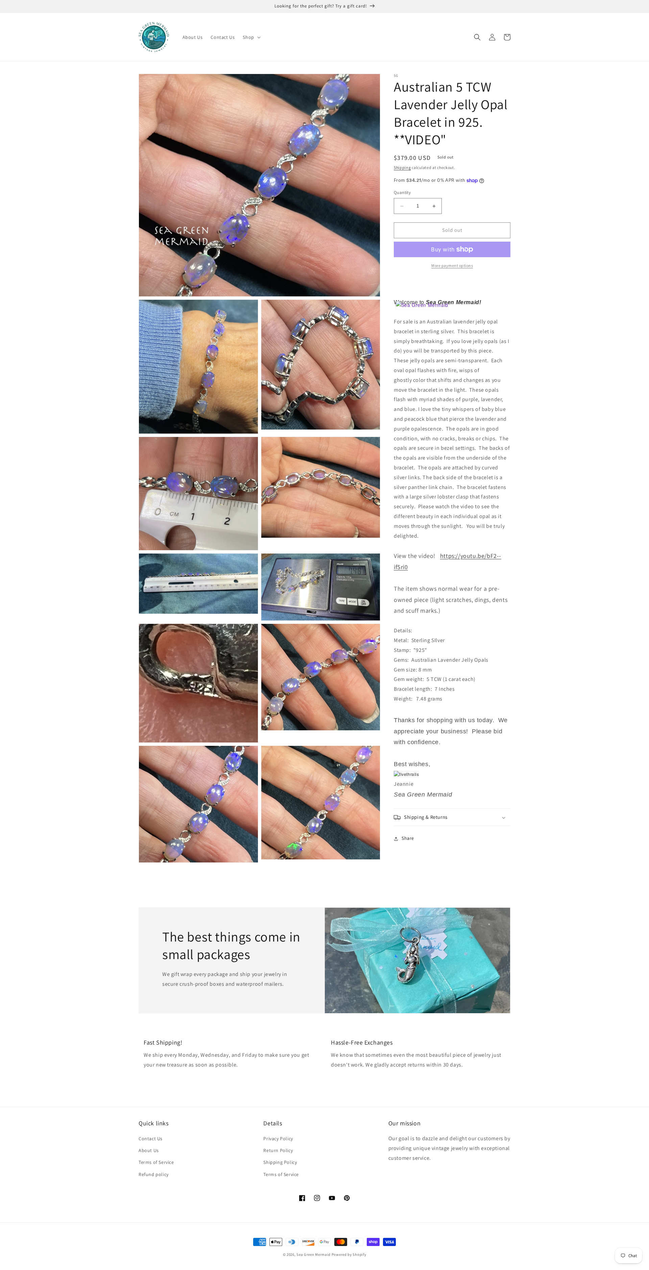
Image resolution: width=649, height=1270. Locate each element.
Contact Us (151, 1138)
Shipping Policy (280, 1162)
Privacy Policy (278, 1138)
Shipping (402, 167)
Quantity (402, 193)
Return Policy (278, 1150)
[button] (251, 37)
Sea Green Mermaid (313, 1254)
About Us (149, 1150)
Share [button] (408, 838)
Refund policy (154, 1174)
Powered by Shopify (349, 1254)
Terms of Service (156, 1162)
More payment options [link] (452, 265)
